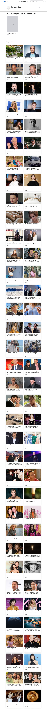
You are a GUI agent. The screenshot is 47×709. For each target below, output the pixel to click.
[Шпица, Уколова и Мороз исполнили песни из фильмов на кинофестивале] (32, 293)
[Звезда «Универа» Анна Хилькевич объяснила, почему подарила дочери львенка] (14, 643)
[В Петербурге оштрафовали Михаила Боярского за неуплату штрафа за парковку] (32, 146)
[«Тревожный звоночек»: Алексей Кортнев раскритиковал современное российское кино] (14, 72)
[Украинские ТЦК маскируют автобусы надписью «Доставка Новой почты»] (32, 164)
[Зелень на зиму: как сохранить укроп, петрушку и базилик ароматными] (14, 53)
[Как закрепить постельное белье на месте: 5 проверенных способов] (32, 201)
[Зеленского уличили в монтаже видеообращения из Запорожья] (14, 90)
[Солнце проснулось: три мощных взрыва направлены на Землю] (32, 699)
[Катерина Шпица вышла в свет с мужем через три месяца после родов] (14, 182)
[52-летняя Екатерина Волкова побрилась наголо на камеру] (14, 606)
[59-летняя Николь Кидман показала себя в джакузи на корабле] (14, 533)
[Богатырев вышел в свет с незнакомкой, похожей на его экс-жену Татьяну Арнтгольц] (32, 256)
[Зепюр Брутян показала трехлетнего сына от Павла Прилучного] (14, 570)
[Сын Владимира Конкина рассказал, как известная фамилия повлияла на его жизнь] (14, 146)
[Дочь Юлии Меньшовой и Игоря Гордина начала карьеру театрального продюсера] (14, 699)
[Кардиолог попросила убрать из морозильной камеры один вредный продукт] (14, 127)
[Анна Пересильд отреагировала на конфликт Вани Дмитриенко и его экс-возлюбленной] (32, 680)
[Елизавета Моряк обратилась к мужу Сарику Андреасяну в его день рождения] (14, 680)
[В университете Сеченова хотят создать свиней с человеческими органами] (14, 219)
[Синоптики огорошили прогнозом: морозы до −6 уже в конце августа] (14, 238)
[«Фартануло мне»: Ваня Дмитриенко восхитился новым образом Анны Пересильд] (32, 275)
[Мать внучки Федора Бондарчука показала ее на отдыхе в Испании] (14, 459)
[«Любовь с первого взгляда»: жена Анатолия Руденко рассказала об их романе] (32, 238)
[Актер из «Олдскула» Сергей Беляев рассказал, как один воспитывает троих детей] (14, 164)
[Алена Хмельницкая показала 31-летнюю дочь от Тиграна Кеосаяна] (32, 127)
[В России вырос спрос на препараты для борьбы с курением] (32, 312)
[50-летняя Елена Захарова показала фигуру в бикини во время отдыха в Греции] (14, 662)
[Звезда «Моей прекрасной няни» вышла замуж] (32, 477)
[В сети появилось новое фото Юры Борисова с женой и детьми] (32, 643)
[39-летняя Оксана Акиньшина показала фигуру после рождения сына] (14, 385)
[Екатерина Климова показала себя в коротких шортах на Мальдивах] (14, 275)
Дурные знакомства (11, 33)
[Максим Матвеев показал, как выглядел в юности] (32, 385)
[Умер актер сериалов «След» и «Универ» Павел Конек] (14, 201)
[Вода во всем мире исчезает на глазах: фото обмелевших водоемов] (14, 422)
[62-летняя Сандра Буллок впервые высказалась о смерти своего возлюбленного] (32, 533)
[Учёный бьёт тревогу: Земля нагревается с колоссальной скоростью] (14, 625)
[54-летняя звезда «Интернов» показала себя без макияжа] (32, 404)
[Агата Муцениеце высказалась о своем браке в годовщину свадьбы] (14, 404)
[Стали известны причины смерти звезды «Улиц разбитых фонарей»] (32, 551)
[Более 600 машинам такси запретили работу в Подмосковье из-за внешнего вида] (32, 625)
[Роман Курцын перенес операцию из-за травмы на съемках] (14, 496)
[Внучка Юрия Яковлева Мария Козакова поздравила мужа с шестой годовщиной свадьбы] (32, 588)
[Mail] (4, 1)
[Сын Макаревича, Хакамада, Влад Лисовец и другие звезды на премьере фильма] (32, 90)
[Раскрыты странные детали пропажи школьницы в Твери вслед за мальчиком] (32, 348)
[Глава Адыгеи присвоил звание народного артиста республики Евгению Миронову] (14, 588)
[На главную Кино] (6, 1)
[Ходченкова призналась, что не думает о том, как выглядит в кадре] (32, 422)
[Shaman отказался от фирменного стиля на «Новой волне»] (32, 459)
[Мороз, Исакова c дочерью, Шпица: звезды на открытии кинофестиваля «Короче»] (14, 477)
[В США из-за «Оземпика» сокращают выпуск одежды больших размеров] (32, 441)
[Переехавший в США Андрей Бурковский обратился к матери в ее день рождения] (32, 53)
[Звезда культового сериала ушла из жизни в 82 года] (32, 570)
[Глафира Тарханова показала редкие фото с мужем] (14, 256)
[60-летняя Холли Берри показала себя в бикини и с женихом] (14, 348)
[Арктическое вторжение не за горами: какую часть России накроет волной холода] (14, 293)
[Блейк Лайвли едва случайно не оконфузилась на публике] (14, 330)
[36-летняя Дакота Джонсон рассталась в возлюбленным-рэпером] (32, 662)
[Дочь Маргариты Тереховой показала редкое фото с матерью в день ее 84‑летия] (32, 219)
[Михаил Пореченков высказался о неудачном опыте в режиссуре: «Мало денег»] (14, 441)
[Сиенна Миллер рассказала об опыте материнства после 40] (32, 606)
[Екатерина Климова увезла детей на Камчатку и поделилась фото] (32, 182)
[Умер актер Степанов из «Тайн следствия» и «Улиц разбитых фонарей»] (14, 312)
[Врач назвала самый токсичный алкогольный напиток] (32, 496)
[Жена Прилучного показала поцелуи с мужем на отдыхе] (14, 514)
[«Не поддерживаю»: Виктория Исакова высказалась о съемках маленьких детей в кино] (32, 109)
